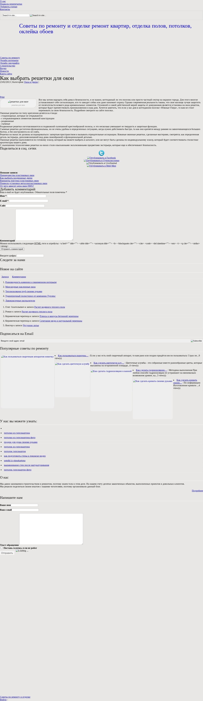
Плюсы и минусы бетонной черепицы (59, 316)
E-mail (4, 200)
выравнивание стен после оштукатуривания (26, 465)
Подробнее (197, 490)
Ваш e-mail (6, 510)
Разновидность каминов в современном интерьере (31, 282)
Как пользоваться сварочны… (73, 355)
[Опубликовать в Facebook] (101, 158)
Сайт (2, 205)
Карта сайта (6, 73)
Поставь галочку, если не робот (20, 548)
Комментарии (19, 276)
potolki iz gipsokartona (14, 460)
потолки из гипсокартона (17, 433)
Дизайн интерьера (9, 60)
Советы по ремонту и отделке (105, 28)
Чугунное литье (31, 325)
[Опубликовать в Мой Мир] (101, 166)
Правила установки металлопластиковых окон (23, 183)
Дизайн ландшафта (9, 63)
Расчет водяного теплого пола (49, 307)
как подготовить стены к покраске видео (25, 456)
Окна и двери (31, 82)
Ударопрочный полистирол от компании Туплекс (30, 296)
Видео (3, 68)
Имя (3, 196)
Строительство (7, 65)
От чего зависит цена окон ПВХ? (17, 186)
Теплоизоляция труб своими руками (23, 291)
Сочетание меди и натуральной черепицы (61, 321)
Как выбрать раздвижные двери (16, 178)
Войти (3, 699)
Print (2, 97)
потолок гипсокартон (15, 451)
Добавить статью (8, 6)
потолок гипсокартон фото (17, 469)
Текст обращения (9, 545)
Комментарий (7, 241)
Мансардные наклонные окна (20, 287)
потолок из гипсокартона (17, 446)
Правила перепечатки (11, 4)
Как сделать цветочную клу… (109, 363)
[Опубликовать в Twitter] (101, 155)
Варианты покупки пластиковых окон (19, 180)
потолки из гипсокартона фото (19, 437)
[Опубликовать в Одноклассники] (101, 160)
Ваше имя (5, 505)
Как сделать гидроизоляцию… (151, 370)
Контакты (5, 9)
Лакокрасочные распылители (20, 300)
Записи (5, 276)
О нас (3, 1)
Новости (4, 71)
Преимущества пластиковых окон (17, 175)
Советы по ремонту (10, 57)
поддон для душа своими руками (20, 442)
